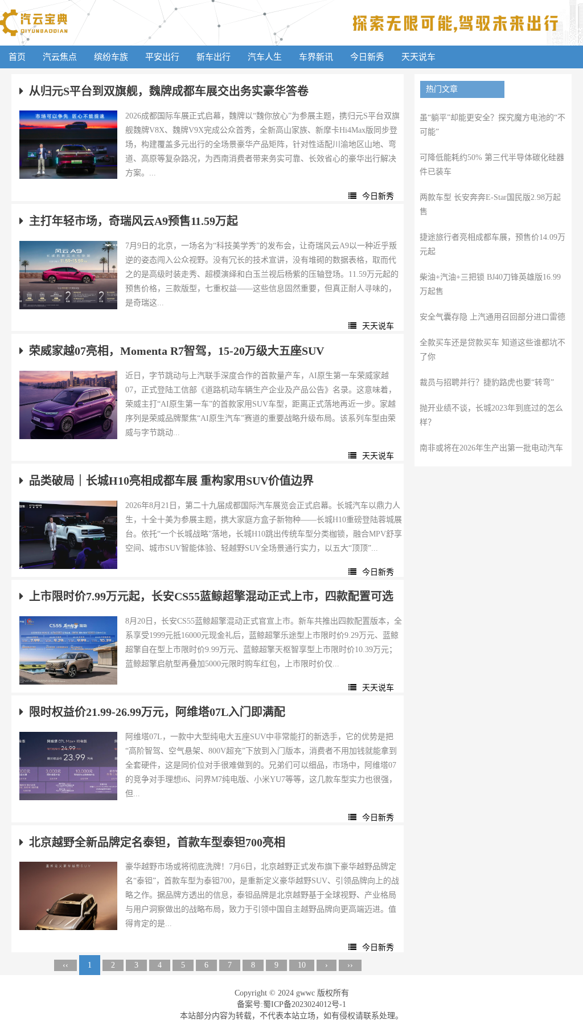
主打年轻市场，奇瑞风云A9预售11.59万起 (133, 221)
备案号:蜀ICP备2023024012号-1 (291, 1004)
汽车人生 (265, 57)
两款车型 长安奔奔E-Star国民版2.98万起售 (490, 204)
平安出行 (162, 57)
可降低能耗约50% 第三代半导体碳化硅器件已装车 (492, 164)
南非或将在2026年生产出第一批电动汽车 (491, 448)
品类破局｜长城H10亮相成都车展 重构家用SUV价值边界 (171, 480)
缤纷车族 (111, 57)
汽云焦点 (60, 57)
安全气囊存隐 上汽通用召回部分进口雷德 (492, 317)
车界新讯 (316, 57)
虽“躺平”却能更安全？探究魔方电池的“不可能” (492, 124)
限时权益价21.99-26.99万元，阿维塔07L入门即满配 (157, 712)
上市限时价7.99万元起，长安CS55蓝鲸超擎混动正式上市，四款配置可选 (211, 596)
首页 (17, 57)
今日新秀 (367, 57)
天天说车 (418, 57)
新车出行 (213, 57)
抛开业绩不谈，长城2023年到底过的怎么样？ (491, 415)
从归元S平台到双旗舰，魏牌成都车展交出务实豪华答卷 (169, 91)
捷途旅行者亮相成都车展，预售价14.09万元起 (492, 244)
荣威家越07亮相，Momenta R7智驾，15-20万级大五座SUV (176, 351)
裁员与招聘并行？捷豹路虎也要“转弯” (487, 382)
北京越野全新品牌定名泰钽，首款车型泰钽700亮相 (157, 842)
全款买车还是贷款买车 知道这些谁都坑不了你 (492, 349)
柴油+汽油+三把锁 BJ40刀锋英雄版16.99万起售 (490, 284)
